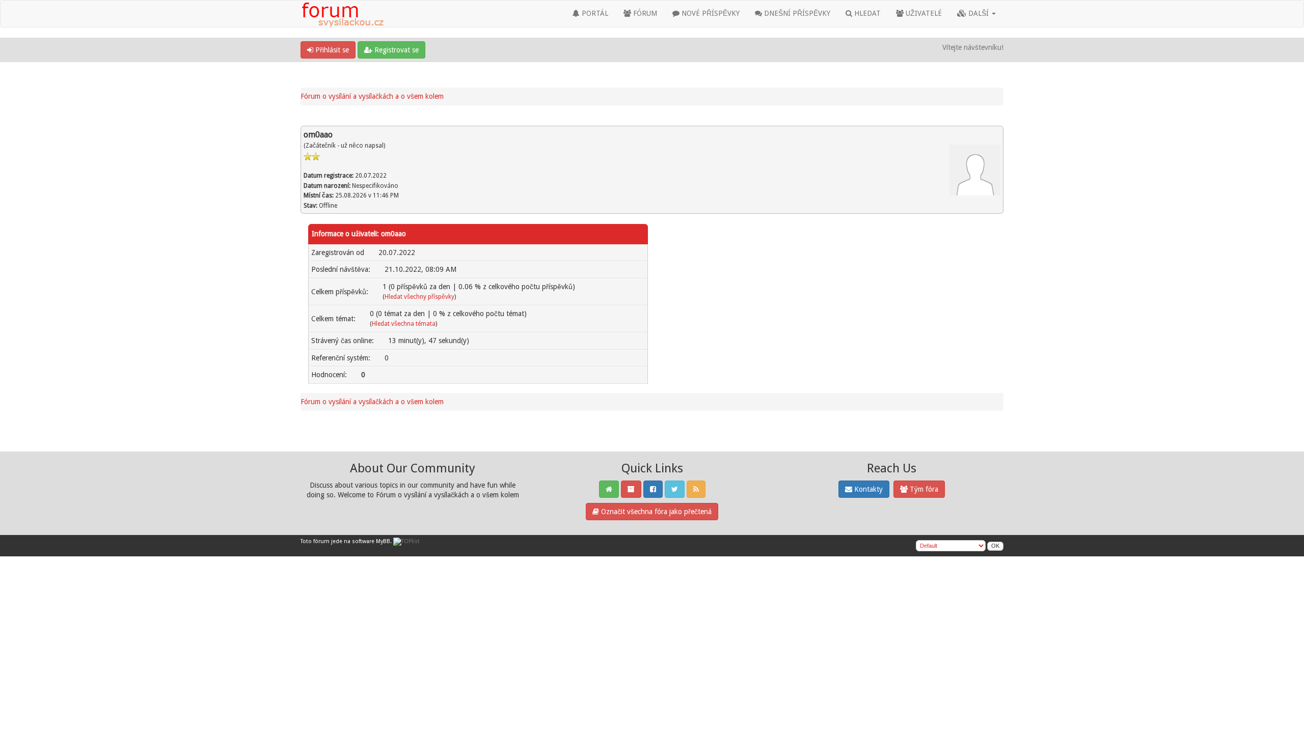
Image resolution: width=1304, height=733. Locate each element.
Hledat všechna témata (404, 323)
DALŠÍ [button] (978, 13)
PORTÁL (594, 13)
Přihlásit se (331, 50)
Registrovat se (395, 50)
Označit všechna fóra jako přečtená (655, 512)
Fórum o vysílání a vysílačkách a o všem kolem (372, 96)
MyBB (383, 541)
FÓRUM (644, 13)
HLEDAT (866, 13)
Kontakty (867, 489)
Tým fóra (923, 489)
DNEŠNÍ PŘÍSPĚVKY (796, 13)
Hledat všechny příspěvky (419, 296)
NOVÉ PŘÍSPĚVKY (710, 13)
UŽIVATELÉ (923, 13)
